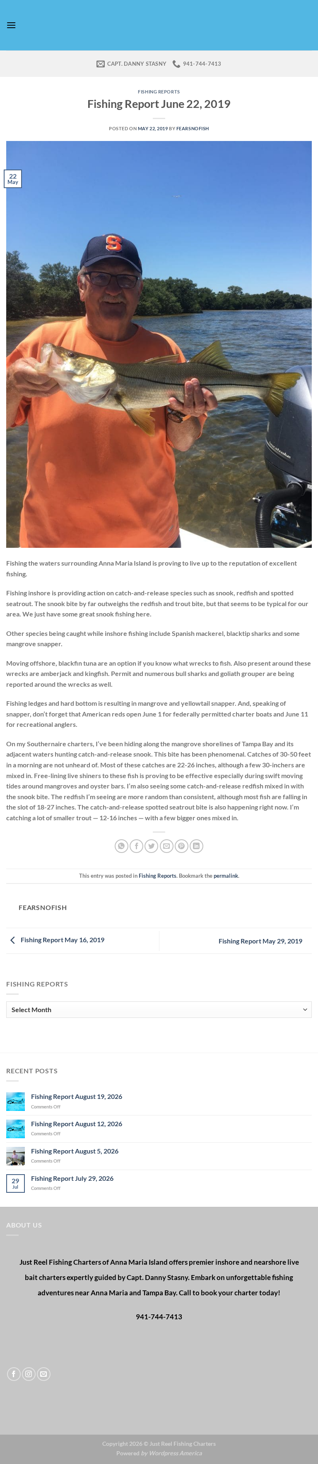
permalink (226, 875)
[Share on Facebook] (136, 846)
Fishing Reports (159, 91)
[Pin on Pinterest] (181, 846)
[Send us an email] (44, 1374)
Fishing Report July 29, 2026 (72, 1178)
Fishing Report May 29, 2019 (261, 941)
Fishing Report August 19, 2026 (76, 1096)
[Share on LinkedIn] (196, 846)
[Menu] (11, 25)
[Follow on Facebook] (14, 1374)
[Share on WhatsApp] (121, 846)
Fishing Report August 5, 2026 (74, 1151)
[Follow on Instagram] (29, 1374)
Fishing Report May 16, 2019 (61, 940)
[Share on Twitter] (151, 846)
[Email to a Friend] (166, 846)
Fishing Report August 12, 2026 (76, 1123)
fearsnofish (192, 128)
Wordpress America (175, 1453)
